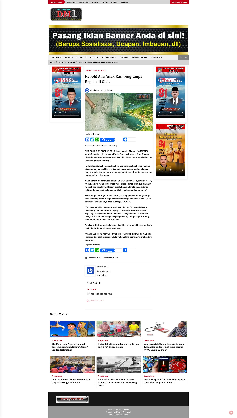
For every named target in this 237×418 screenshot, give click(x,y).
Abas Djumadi (123, 414)
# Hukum (104, 2)
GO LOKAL (92, 289)
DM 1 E (88, 70)
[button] (180, 57)
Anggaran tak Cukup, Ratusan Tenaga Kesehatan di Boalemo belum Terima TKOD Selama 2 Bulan (164, 347)
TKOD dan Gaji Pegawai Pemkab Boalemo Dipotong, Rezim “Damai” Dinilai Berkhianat (70, 347)
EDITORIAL (80, 57)
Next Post (92, 283)
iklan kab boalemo (99, 294)
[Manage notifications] (231, 413)
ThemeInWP (127, 412)
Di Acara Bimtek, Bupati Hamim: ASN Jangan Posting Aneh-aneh (71, 381)
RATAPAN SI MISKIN (139, 57)
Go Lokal (55, 57)
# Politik (114, 2)
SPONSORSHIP (156, 57)
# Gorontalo (71, 2)
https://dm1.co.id (103, 271)
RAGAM (67, 57)
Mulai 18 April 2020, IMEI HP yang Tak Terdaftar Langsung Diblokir (164, 381)
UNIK (103, 70)
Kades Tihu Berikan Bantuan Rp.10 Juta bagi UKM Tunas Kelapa (118, 345)
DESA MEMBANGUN (109, 57)
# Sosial (95, 2)
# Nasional (124, 2)
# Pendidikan (84, 2)
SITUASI (93, 57)
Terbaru (96, 70)
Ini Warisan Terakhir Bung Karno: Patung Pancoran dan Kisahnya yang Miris (117, 382)
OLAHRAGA (124, 57)
